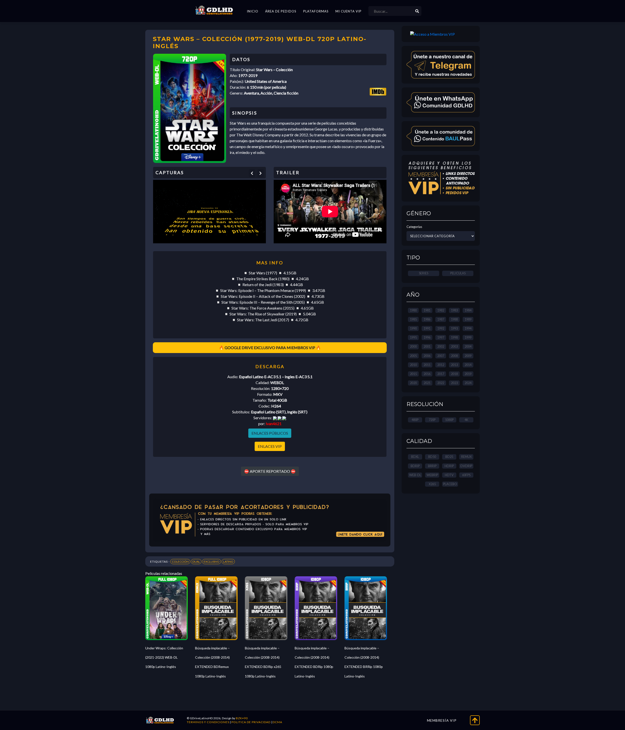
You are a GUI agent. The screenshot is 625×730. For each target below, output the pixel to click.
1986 (427, 319)
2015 (413, 374)
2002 (440, 346)
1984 (468, 310)
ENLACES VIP (270, 446)
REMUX (466, 457)
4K (466, 420)
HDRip (449, 466)
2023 (454, 383)
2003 (454, 346)
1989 (468, 319)
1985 (413, 319)
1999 (468, 337)
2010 (413, 365)
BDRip (415, 466)
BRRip (432, 466)
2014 (468, 365)
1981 (427, 310)
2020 (413, 383)
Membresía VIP (442, 720)
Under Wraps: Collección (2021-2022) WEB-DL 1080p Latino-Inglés (164, 657)
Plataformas (316, 11)
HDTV (449, 475)
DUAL (196, 561)
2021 (427, 383)
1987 (440, 319)
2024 (468, 383)
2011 (427, 365)
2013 (454, 365)
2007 (440, 356)
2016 (427, 374)
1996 (427, 337)
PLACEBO (450, 484)
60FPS (466, 475)
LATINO (228, 561)
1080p (449, 420)
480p (415, 420)
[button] (252, 173)
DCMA (277, 722)
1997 (440, 337)
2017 (440, 374)
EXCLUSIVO (211, 561)
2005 (413, 356)
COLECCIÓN (180, 561)
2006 (427, 356)
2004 (468, 346)
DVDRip (466, 466)
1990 (413, 328)
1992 (440, 328)
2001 (427, 346)
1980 (413, 310)
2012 (440, 365)
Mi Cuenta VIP (348, 11)
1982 (440, 310)
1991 (427, 328)
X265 (432, 484)
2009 (468, 356)
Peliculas (458, 273)
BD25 (449, 457)
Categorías (414, 227)
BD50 (432, 457)
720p (432, 420)
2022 (440, 383)
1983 (454, 310)
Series (423, 273)
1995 (413, 337)
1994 (468, 328)
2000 (413, 346)
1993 (454, 328)
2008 (454, 356)
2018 (454, 374)
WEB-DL (415, 475)
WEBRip (432, 475)
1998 (454, 337)
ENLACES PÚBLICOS (269, 433)
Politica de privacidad (251, 722)
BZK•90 (242, 718)
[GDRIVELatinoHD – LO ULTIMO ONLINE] (214, 10)
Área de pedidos (280, 11)
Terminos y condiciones (208, 722)
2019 (468, 374)
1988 (454, 319)
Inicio (252, 11)
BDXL (415, 457)
